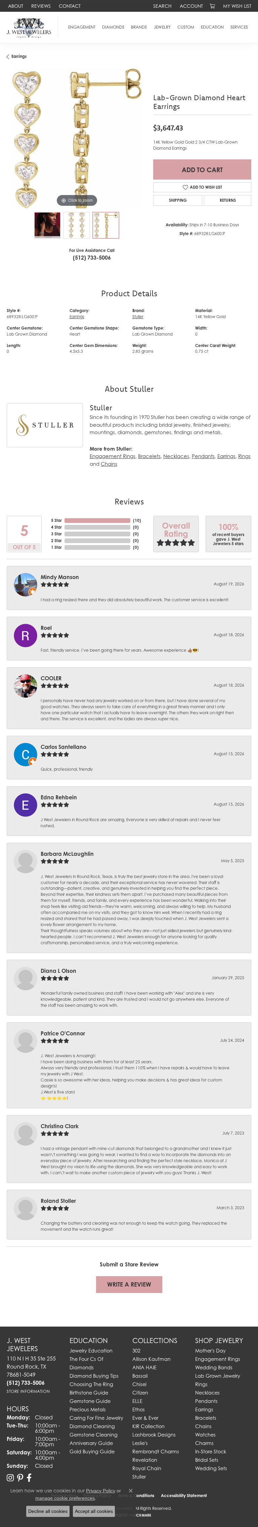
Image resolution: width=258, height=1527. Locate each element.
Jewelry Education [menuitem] (91, 1350)
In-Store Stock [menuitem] (210, 1451)
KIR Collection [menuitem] (148, 1426)
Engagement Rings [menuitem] (217, 1359)
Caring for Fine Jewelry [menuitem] (96, 1418)
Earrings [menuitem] (204, 1409)
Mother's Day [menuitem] (210, 1350)
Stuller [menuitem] (139, 1477)
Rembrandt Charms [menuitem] (155, 1451)
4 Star (56, 527)
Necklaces (176, 456)
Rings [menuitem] (201, 1384)
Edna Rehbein (59, 797)
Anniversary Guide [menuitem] (91, 1443)
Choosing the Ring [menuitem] (91, 1384)
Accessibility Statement (184, 1495)
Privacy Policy (100, 1490)
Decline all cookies (48, 1511)
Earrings (19, 56)
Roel (46, 627)
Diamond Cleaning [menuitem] (92, 1426)
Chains (109, 464)
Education (212, 27)
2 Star (56, 540)
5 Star (56, 520)
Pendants (203, 456)
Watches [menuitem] (205, 1435)
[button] (162, 6)
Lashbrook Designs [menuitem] (154, 1435)
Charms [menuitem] (204, 1443)
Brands (139, 27)
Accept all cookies (94, 1511)
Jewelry (162, 27)
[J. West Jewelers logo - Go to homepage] (30, 27)
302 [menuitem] (136, 1350)
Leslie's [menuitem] (140, 1443)
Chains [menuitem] (203, 1426)
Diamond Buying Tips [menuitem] (94, 1376)
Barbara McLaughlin (67, 853)
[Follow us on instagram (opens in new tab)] (10, 1478)
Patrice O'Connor (63, 1033)
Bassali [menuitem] (140, 1376)
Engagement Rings (112, 456)
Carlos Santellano (63, 746)
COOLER (51, 678)
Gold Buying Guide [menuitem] (92, 1451)
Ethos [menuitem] (138, 1409)
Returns (228, 200)
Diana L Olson (58, 970)
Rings (244, 456)
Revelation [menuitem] (144, 1460)
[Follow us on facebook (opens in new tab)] (29, 1478)
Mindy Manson (60, 577)
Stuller (137, 316)
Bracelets (149, 456)
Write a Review (129, 1284)
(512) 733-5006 (92, 257)
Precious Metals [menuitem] (88, 1409)
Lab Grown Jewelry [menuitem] (217, 1376)
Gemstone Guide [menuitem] (90, 1401)
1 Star (56, 547)
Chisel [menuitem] (139, 1384)
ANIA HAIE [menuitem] (144, 1367)
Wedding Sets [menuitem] (211, 1468)
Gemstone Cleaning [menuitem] (94, 1435)
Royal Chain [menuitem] (146, 1468)
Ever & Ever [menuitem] (145, 1418)
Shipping (178, 200)
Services (239, 27)
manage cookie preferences (65, 1498)
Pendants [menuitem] (206, 1401)
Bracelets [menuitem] (205, 1418)
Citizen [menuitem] (140, 1393)
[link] (15, 6)
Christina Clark (60, 1126)
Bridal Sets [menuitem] (206, 1460)
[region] (76, 138)
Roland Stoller (58, 1200)
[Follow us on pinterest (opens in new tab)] (20, 1478)
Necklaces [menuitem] (207, 1393)
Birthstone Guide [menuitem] (89, 1393)
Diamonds (113, 27)
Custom (185, 27)
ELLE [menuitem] (137, 1401)
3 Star (56, 533)
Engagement (81, 27)
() (137, 520)
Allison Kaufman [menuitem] (151, 1359)
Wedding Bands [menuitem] (213, 1367)
